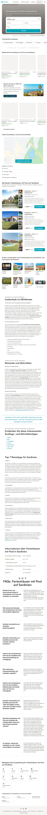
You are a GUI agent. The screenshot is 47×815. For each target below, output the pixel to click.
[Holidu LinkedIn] (23, 808)
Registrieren (39, 1)
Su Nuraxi (9, 448)
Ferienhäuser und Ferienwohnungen (19, 35)
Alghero (9, 437)
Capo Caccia (10, 446)
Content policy (40, 811)
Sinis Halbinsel (10, 444)
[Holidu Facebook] (26, 808)
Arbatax (9, 443)
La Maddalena (10, 441)
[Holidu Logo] (6, 2)
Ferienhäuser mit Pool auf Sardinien (37, 35)
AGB (29, 811)
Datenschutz (33, 811)
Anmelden (33, 1)
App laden (17, 1)
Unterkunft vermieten (25, 1)
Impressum (24, 811)
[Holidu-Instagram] (21, 808)
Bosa (8, 439)
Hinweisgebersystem (23, 812)
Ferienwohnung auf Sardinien (22, 410)
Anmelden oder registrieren (10, 96)
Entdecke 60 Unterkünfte (23, 161)
